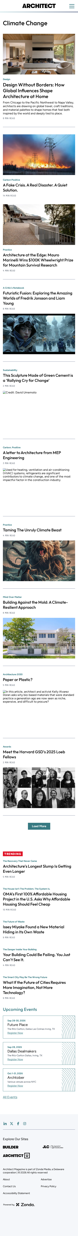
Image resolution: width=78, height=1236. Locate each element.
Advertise (46, 1179)
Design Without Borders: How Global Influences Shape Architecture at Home (34, 90)
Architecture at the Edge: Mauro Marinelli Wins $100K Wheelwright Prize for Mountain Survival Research (38, 260)
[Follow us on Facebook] (18, 1123)
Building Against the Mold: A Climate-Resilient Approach (35, 605)
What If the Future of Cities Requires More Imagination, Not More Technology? (34, 987)
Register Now (15, 1032)
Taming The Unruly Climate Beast (32, 529)
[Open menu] (71, 6)
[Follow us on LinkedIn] (5, 1123)
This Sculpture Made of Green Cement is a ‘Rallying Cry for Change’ (38, 378)
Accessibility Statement (16, 1193)
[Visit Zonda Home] (19, 1204)
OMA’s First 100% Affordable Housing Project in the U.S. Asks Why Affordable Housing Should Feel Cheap (36, 899)
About (6, 1179)
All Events (10, 1097)
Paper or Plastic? (17, 679)
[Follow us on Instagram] (24, 1123)
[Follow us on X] (11, 1123)
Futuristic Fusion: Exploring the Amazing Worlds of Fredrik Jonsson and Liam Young (37, 298)
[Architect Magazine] (39, 6)
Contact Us (9, 1186)
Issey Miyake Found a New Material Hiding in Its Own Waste (33, 929)
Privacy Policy (48, 1186)
